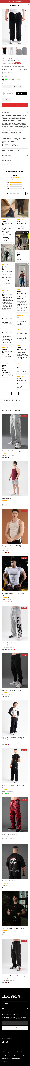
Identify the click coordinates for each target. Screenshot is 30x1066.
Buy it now (15, 105)
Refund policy (5, 1056)
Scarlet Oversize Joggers (9, 834)
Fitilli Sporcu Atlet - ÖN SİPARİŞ (11, 546)
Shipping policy (5, 1058)
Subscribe (15, 1028)
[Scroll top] (28, 1064)
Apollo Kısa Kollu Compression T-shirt (13, 928)
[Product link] (15, 436)
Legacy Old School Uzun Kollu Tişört (13, 738)
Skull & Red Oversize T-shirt (10, 881)
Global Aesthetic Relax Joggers (11, 690)
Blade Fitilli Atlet (6, 498)
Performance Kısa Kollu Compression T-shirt (14, 594)
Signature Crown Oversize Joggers (12, 451)
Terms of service (24, 1056)
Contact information (16, 1058)
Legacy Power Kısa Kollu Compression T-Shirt (14, 786)
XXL (20, 87)
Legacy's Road (8, 1052)
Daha (15, 393)
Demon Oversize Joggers (9, 643)
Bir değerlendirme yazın (13, 193)
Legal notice (4, 1061)
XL (15, 87)
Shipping (10, 66)
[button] (2, 5)
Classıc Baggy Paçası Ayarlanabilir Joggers (14, 976)
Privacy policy (14, 1056)
